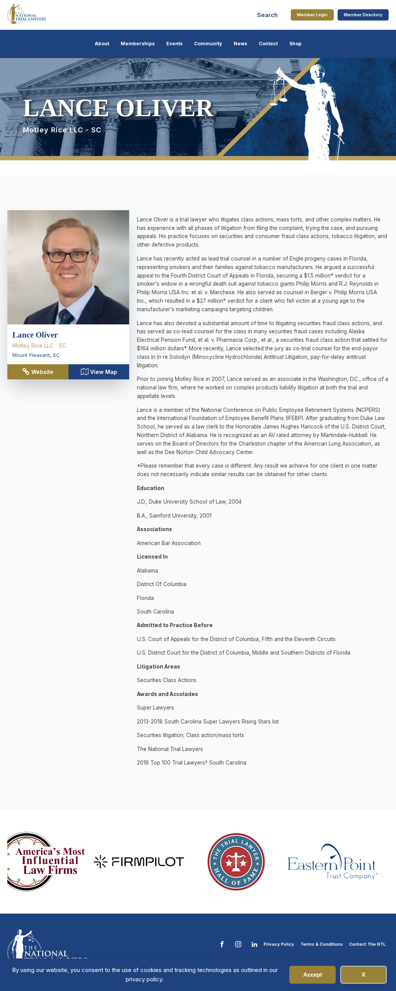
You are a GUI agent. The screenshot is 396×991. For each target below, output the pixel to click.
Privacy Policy (279, 944)
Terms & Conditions (321, 944)
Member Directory (363, 14)
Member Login (312, 14)
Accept (312, 974)
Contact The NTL (367, 944)
